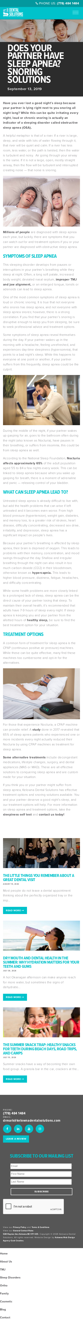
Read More (14, 910)
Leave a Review (16, 1138)
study (36, 729)
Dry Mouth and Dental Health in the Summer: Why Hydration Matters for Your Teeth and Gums (41, 962)
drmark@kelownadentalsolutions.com (31, 1121)
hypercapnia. (42, 573)
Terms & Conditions (41, 1227)
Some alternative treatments (24, 757)
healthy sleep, (37, 620)
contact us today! (51, 814)
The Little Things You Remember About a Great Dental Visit (38, 878)
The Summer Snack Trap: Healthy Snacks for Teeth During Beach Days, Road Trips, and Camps (40, 1049)
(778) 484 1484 (68, 3)
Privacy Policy (19, 1227)
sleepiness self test (17, 814)
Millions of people (16, 232)
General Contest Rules (23, 1230)
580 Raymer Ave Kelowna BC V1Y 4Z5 (20, 1234)
